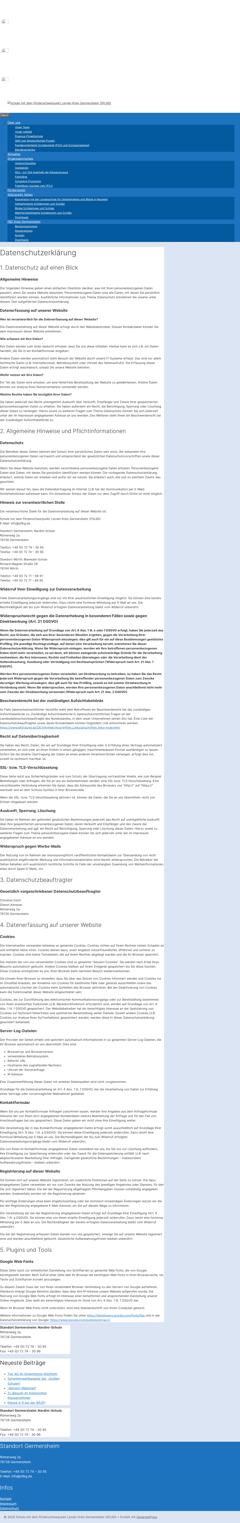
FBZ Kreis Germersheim (24, 222)
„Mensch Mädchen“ (22, 1388)
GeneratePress (146, 1517)
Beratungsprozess (26, 226)
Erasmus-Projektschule (29, 136)
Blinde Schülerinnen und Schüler (34, 208)
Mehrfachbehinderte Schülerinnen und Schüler (43, 212)
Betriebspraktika (25, 149)
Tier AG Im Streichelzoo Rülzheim (32, 1374)
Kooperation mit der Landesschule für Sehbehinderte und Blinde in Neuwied (61, 199)
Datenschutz (9, 1508)
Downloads (21, 217)
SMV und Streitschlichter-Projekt (35, 140)
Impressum (8, 1504)
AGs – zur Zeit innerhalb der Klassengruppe (41, 172)
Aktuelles (14, 154)
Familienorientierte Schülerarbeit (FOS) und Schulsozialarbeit (52, 145)
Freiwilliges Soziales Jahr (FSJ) (34, 185)
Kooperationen (24, 230)
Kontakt (19, 235)
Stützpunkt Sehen (20, 195)
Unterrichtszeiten (25, 163)
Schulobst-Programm (28, 181)
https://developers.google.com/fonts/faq (116, 1315)
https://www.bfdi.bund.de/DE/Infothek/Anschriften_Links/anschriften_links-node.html (60, 727)
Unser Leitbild (23, 131)
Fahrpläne (21, 176)
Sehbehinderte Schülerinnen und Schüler (40, 203)
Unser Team (22, 127)
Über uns (14, 122)
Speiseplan (21, 167)
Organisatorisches (20, 158)
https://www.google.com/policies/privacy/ (80, 1320)
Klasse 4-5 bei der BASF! (27, 1403)
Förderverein (16, 190)
